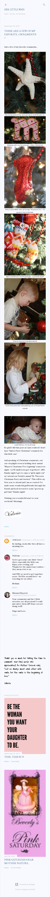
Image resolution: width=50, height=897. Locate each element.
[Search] (44, 4)
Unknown (16, 540)
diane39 (32, 889)
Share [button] (6, 527)
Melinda (16, 556)
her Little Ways (14, 9)
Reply (14, 550)
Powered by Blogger (27, 884)
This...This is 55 (14, 757)
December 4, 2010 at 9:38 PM (32, 556)
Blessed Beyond (19, 593)
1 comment (15, 761)
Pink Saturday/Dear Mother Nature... (19, 861)
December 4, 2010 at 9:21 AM (33, 540)
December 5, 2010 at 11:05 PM (24, 595)
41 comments (16, 868)
